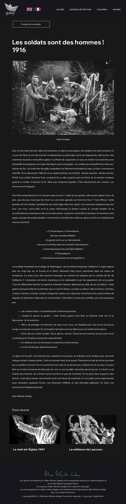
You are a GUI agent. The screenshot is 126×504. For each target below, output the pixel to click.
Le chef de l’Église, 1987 (29, 449)
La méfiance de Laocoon (85, 449)
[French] (38, 9)
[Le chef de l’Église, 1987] (34, 429)
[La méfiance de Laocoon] (91, 429)
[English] (29, 9)
